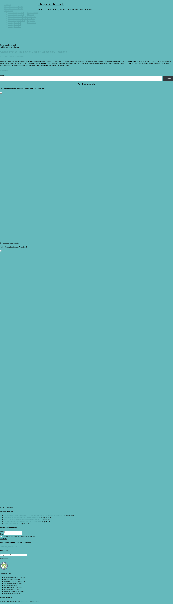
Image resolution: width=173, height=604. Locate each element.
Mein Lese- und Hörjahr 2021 (17, 19)
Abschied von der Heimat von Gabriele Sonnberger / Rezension (33, 51)
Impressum (31, 21)
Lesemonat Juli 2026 (11, 524)
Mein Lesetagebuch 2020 (16, 21)
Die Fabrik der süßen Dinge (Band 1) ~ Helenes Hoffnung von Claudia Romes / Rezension (33, 516)
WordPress (24, 601)
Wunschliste (31, 17)
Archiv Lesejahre (32, 13)
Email (2, 534)
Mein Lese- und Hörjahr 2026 (13, 7)
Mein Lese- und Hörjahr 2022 (17, 17)
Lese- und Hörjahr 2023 (16, 15)
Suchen (2, 75)
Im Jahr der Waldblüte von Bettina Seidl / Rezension (22, 522)
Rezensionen (8, 11)
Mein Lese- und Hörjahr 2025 (13, 9)
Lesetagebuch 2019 (14, 23)
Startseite (7, 5)
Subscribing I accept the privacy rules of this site (18, 536)
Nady (11, 56)
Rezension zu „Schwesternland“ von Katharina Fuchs (22, 518)
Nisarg (37, 601)
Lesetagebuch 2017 (14, 27)
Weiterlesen (4, 70)
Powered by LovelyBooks (8, 547)
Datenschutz (31, 23)
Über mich (30, 15)
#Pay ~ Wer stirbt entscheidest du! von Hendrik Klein (22, 520)
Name (2, 532)
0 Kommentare (18, 56)
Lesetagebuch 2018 (14, 25)
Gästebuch (31, 19)
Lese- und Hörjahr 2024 (16, 13)
